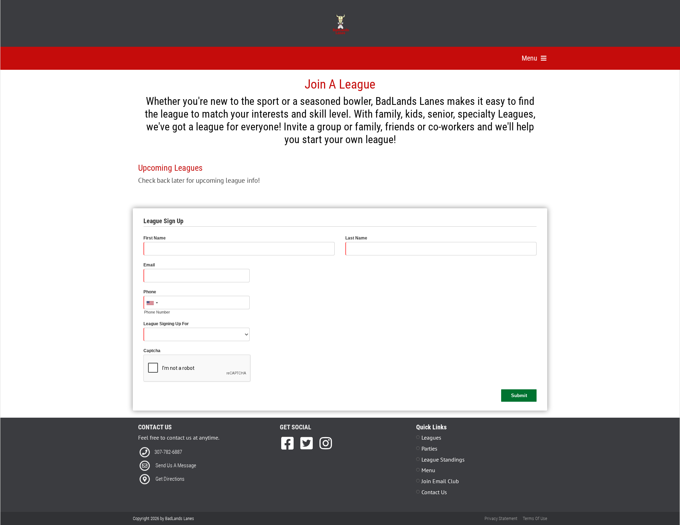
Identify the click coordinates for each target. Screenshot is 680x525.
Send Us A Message (175, 465)
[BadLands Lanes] (340, 24)
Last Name (356, 238)
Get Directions (170, 479)
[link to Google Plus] (325, 443)
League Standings (443, 459)
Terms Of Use (535, 518)
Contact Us (434, 492)
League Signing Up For (166, 323)
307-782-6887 (168, 452)
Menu (428, 470)
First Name (154, 238)
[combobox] (152, 303)
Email (149, 264)
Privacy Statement (500, 518)
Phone (149, 291)
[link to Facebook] (289, 443)
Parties (429, 448)
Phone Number (157, 312)
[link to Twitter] (308, 443)
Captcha (151, 350)
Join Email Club (440, 481)
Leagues (431, 437)
